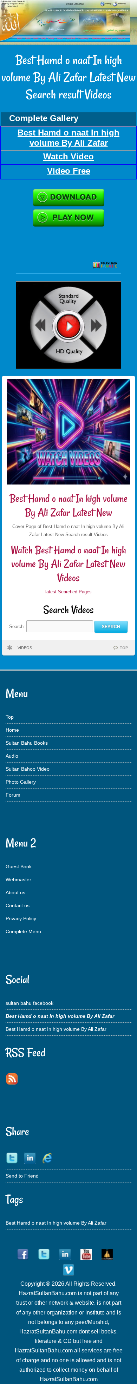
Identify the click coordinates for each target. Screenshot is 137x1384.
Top (10, 717)
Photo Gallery (21, 782)
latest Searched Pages (68, 591)
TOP (124, 648)
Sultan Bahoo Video (28, 769)
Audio (12, 756)
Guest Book (19, 866)
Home (12, 730)
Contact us (18, 905)
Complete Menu (23, 931)
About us (15, 892)
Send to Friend (22, 1176)
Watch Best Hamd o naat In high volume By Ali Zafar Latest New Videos (68, 564)
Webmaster (18, 879)
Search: (17, 626)
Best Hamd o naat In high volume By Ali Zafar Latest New (68, 505)
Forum (13, 795)
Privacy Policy (21, 918)
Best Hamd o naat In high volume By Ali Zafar (56, 1029)
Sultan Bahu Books (27, 743)
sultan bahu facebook (29, 1003)
